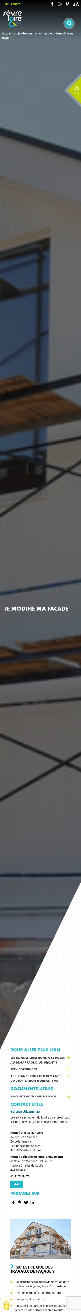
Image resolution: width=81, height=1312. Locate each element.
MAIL (17, 1184)
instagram (59, 4)
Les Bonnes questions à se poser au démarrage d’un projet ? (37, 1060)
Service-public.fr (24, 1069)
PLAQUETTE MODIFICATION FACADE (33, 1096)
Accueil (6, 33)
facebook (52, 4)
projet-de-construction (28, 33)
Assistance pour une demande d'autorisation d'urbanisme (35, 1078)
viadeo (67, 4)
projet (49, 33)
